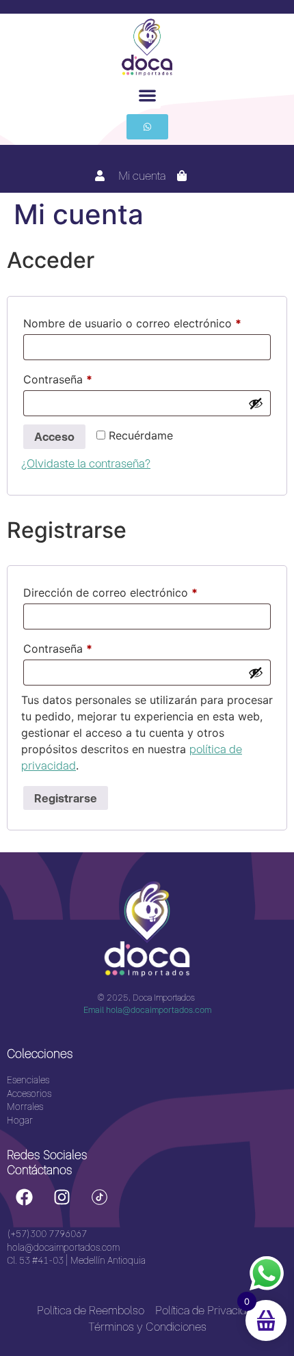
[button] (147, 95)
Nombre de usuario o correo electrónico (147, 321)
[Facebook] (24, 1197)
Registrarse (65, 798)
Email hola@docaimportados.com (147, 1010)
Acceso (54, 437)
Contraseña (86, 377)
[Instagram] (61, 1197)
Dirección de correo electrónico (139, 590)
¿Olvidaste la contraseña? (85, 463)
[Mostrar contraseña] (255, 403)
